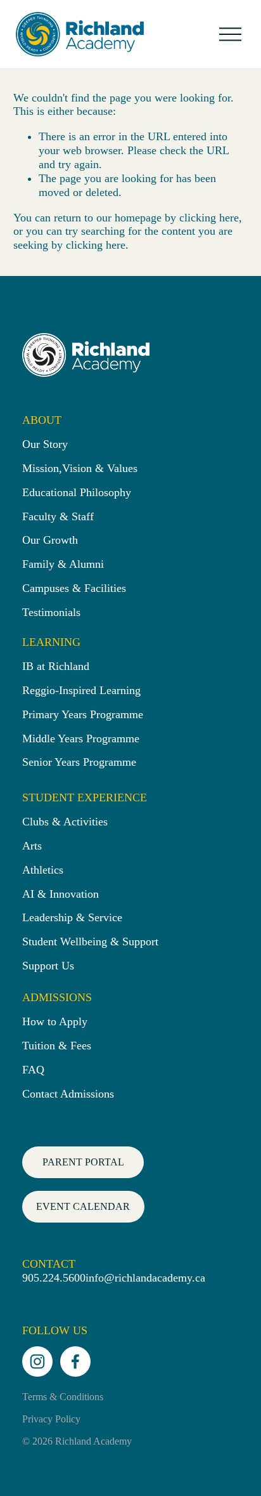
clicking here (209, 217)
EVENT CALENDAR (83, 1206)
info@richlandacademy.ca (145, 1277)
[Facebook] (75, 1361)
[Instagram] (37, 1361)
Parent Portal (83, 1162)
